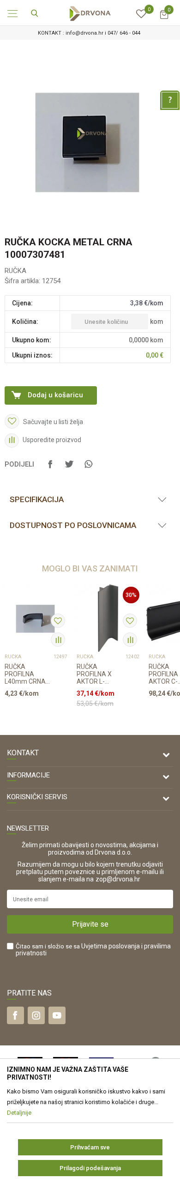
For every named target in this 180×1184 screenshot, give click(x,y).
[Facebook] (50, 468)
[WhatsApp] (88, 468)
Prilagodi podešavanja (90, 1168)
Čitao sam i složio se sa (93, 950)
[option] (90, 33)
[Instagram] (36, 1015)
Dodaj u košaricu (55, 395)
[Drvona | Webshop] (90, 13)
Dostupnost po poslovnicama (73, 525)
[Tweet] (69, 468)
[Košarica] (164, 18)
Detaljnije (32, 711)
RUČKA (15, 271)
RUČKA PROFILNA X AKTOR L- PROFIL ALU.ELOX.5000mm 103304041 (101, 674)
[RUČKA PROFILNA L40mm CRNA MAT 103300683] (36, 618)
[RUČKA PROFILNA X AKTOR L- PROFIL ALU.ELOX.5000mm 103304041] (108, 618)
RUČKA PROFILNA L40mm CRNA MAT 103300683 (29, 674)
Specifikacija (37, 499)
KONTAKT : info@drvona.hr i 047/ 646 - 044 (89, 33)
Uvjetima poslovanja (110, 946)
